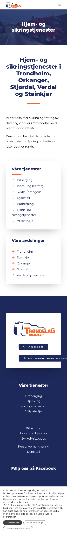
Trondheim (25, 251)
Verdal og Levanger (31, 275)
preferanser (32, 510)
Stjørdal (22, 269)
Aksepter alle (12, 522)
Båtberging (25, 204)
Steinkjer (23, 257)
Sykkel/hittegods (29, 192)
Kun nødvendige (35, 522)
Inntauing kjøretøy (30, 186)
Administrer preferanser (18, 528)
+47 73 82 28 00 (35, 347)
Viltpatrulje (25, 221)
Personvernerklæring (33, 446)
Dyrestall (23, 198)
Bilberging (24, 180)
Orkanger (24, 263)
